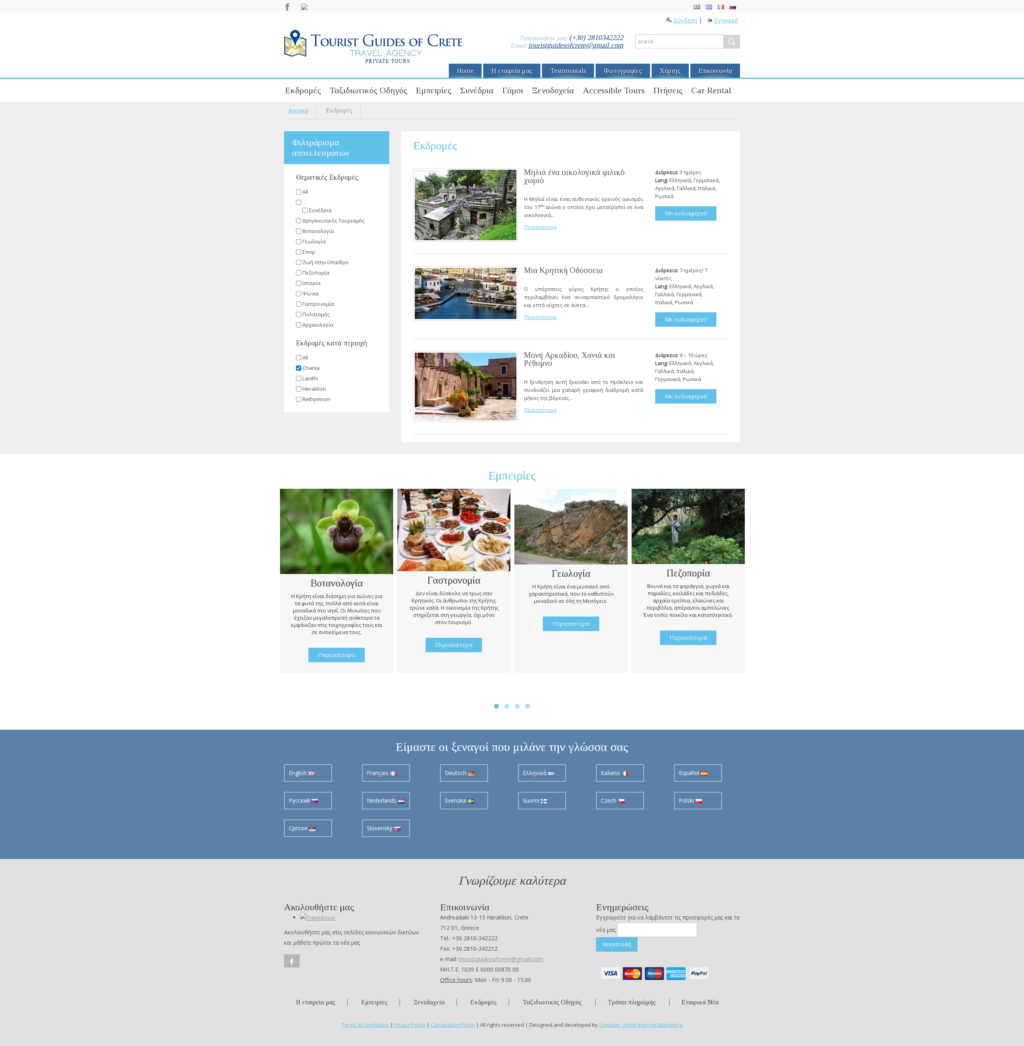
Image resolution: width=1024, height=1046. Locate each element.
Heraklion (314, 388)
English (298, 773)
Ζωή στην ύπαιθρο (325, 262)
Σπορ (308, 251)
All (305, 191)
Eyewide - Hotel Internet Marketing (640, 1024)
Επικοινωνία (715, 70)
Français (378, 773)
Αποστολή (617, 944)
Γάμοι (512, 90)
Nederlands (382, 800)
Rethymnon (316, 399)
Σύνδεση (685, 20)
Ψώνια (310, 293)
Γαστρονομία (318, 303)
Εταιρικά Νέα (700, 1002)
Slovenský (380, 828)
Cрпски (299, 828)
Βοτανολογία (318, 231)
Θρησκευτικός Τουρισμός (333, 220)
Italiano (611, 773)
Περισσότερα (540, 227)
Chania (311, 367)
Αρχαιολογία (317, 324)
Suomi (532, 800)
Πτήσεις (668, 90)
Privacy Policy (409, 1024)
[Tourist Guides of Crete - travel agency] (373, 48)
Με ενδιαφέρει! (686, 213)
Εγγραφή (726, 20)
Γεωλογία (314, 241)
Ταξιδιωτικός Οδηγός (368, 90)
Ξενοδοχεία (553, 90)
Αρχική (298, 110)
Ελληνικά (535, 773)
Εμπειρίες (433, 90)
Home (465, 70)
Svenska (456, 800)
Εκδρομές (303, 90)
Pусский (300, 800)
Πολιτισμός (316, 314)
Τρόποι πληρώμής (632, 1002)
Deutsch (456, 773)
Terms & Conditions (365, 1024)
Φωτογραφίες (623, 70)
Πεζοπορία (315, 272)
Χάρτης (670, 70)
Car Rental (711, 90)
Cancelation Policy (453, 1024)
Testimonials (568, 70)
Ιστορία (311, 283)
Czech (609, 800)
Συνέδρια (477, 90)
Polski (687, 800)
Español (690, 773)
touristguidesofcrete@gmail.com (575, 45)
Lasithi (310, 378)
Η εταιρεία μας (511, 70)
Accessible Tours (614, 90)
